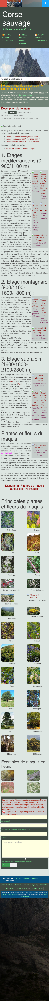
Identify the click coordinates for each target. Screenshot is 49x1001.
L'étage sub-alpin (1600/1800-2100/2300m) (22, 141)
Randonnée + (10, 888)
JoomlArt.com (6, 894)
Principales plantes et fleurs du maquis (20, 148)
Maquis (10, 885)
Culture (24, 888)
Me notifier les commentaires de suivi (17, 861)
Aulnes (12, 381)
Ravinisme (18, 885)
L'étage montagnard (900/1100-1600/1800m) (23, 139)
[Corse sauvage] (14, 3)
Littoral (19, 888)
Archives (34, 888)
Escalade (26, 885)
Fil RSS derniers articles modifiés (23, 39)
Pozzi (20, 384)
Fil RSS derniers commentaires (41, 37)
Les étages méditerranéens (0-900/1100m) (22, 136)
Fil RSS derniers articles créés (8, 37)
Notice (41, 888)
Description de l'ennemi (15, 108)
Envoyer (5, 865)
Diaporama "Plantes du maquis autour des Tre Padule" (24, 487)
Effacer (14, 865)
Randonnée (43, 885)
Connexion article (25, 95)
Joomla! (14, 894)
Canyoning (34, 885)
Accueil (4, 885)
